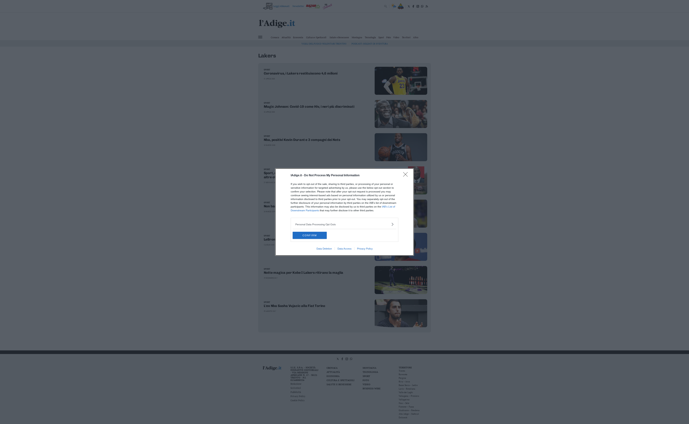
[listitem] (344, 224)
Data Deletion (324, 248)
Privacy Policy (365, 248)
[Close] (406, 175)
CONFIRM (310, 235)
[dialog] (344, 212)
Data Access (344, 248)
